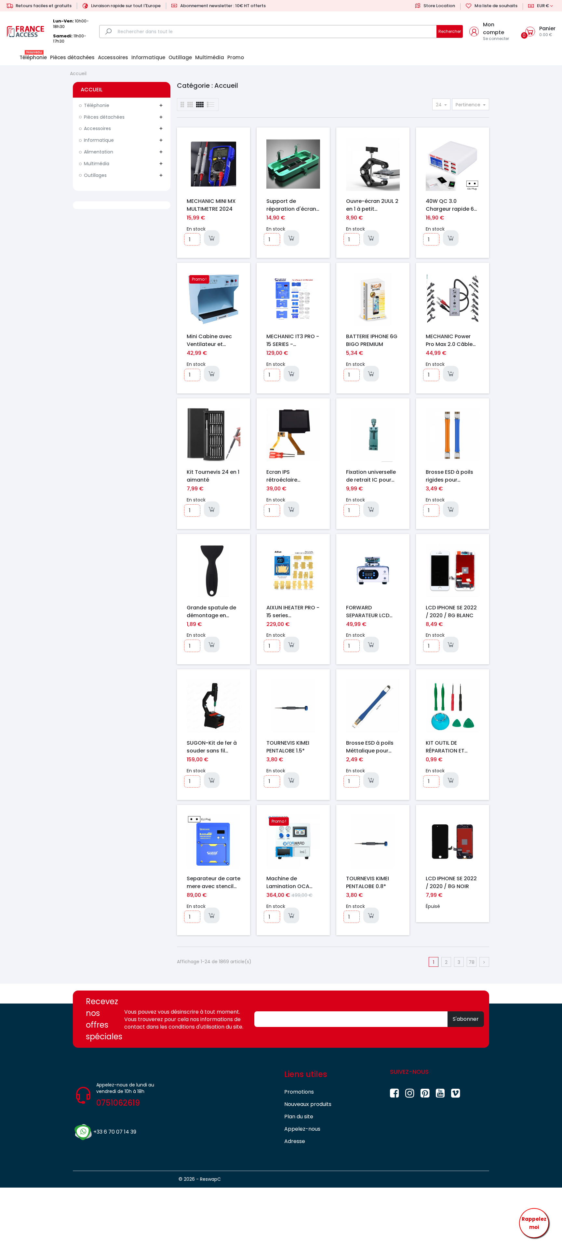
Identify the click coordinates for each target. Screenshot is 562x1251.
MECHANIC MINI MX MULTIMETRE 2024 (211, 204)
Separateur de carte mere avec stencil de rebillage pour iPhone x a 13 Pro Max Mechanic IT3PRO (213, 882)
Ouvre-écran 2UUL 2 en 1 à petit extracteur (372, 204)
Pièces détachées (104, 117)
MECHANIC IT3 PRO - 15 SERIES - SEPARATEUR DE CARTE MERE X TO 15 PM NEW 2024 (292, 340)
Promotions (299, 1092)
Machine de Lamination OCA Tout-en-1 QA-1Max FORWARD (291, 882)
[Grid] (211, 104)
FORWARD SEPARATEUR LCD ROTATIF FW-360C (370, 611)
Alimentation (98, 152)
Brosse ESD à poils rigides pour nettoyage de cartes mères (449, 475)
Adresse (294, 1141)
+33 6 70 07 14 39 (114, 1132)
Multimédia (96, 163)
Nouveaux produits (307, 1104)
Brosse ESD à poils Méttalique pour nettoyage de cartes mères (370, 746)
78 (472, 962)
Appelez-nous (302, 1129)
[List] (182, 104)
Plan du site (298, 1116)
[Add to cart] (212, 238)
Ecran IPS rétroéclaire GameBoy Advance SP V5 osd (291, 475)
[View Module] (200, 104)
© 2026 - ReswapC (200, 1179)
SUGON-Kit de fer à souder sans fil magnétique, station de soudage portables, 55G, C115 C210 (213, 746)
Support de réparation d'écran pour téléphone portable (291, 204)
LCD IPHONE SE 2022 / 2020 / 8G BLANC (451, 611)
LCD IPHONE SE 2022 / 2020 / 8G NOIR (451, 882)
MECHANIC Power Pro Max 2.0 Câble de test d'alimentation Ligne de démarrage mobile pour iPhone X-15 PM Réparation (452, 340)
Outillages (95, 175)
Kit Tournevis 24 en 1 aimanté (213, 475)
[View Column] (190, 104)
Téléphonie (96, 105)
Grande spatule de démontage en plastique (211, 611)
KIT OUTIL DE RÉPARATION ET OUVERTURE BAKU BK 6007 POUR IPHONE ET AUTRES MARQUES (452, 746)
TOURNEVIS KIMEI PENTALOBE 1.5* (287, 746)
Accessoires (97, 128)
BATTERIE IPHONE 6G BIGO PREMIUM (371, 340)
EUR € (543, 6)
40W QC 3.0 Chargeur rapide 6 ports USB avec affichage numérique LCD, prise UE (450, 204)
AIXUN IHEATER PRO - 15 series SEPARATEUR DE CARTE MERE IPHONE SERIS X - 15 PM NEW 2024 (292, 611)
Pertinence (469, 104)
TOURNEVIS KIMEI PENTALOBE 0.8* (367, 882)
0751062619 (118, 1103)
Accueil (91, 89)
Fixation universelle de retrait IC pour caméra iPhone (371, 475)
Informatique (99, 140)
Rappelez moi (534, 1223)
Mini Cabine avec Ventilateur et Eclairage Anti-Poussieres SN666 (210, 340)
